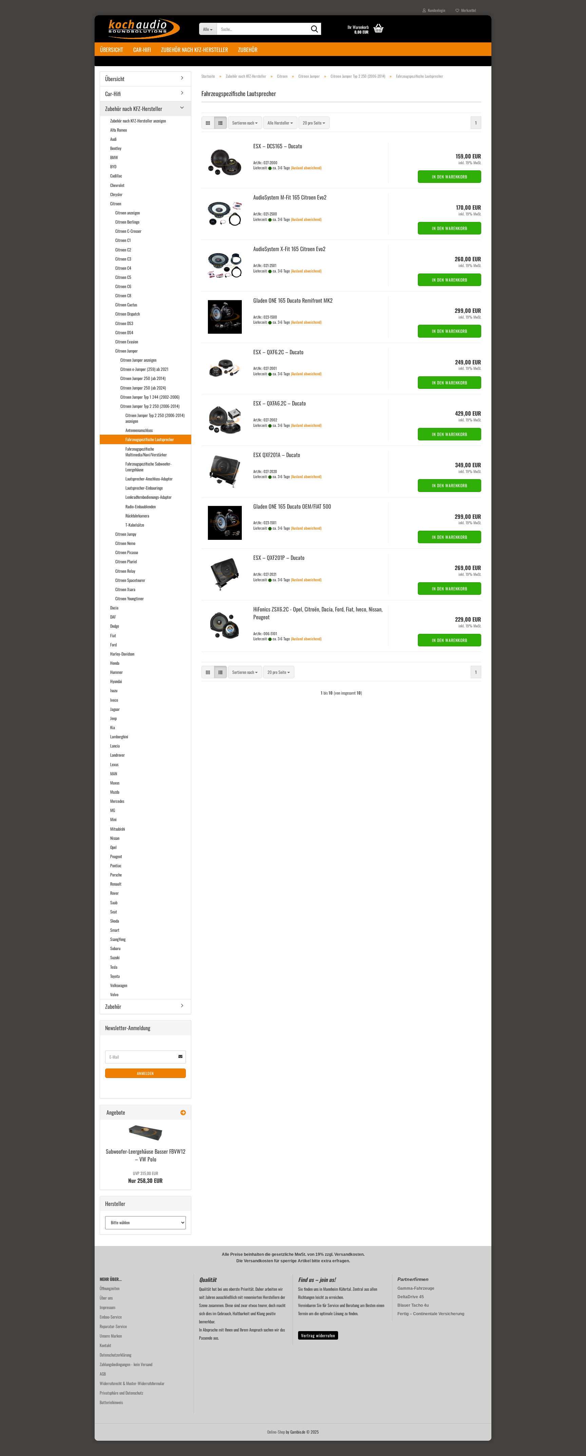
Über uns (106, 1298)
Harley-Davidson (122, 654)
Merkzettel (467, 10)
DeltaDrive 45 (410, 1296)
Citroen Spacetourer (130, 580)
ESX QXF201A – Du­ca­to (276, 455)
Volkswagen (118, 985)
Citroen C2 (123, 249)
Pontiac (115, 865)
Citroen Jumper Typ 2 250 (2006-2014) (149, 406)
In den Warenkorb (449, 176)
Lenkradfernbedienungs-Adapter (148, 497)
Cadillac (116, 175)
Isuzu (113, 690)
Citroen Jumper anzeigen (138, 360)
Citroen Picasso (126, 552)
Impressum (107, 1307)
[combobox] (245, 122)
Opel (113, 847)
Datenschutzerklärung (115, 1355)
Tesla (113, 967)
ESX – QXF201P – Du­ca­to (279, 557)
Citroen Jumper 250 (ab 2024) (143, 388)
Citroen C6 (123, 286)
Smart (114, 930)
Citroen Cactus (126, 304)
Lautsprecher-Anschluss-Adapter (149, 478)
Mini (113, 819)
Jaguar (115, 709)
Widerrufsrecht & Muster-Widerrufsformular (132, 1383)
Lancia (115, 746)
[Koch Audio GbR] (144, 28)
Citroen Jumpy (125, 534)
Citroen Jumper (126, 351)
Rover (114, 893)
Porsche (116, 874)
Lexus (114, 764)
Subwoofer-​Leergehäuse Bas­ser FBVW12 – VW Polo (145, 1155)
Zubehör (247, 49)
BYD (113, 166)
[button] (207, 122)
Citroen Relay (125, 571)
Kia (112, 727)
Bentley (115, 148)
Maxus (114, 783)
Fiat (113, 635)
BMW (114, 157)
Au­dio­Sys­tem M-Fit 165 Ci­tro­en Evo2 (290, 197)
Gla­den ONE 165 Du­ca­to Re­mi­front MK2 (293, 300)
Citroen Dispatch (127, 314)
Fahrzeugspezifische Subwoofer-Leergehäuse (148, 466)
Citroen (115, 203)
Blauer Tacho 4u (413, 1305)
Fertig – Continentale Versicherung (430, 1313)
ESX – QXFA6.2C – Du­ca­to (279, 403)
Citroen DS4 (124, 332)
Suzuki (115, 957)
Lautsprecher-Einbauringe (144, 488)
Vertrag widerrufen (318, 1335)
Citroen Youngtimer (129, 598)
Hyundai (116, 681)
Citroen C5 (123, 277)
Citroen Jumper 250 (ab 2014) (142, 378)
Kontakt (105, 1345)
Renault (115, 884)
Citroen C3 (123, 259)
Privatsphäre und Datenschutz (121, 1393)
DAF (113, 617)
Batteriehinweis (111, 1402)
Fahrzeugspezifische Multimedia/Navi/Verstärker (146, 451)
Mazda (114, 792)
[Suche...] (314, 29)
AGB (103, 1374)
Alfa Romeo (118, 130)
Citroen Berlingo (127, 222)
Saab (113, 902)
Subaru (115, 948)
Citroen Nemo (125, 543)
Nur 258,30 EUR (145, 1177)
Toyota (115, 976)
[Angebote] (183, 1112)
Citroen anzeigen (127, 212)
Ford (113, 644)
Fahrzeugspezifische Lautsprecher (149, 439)
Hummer (116, 672)
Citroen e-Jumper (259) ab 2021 (144, 369)
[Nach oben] (567, 1446)
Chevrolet (117, 185)
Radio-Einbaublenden (140, 506)
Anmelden (145, 1073)
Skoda (114, 921)
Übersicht (111, 49)
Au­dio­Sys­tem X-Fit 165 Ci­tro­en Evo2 (289, 249)
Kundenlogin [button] (435, 10)
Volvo (114, 994)
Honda (114, 663)
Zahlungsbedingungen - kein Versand (126, 1364)
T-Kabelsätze (134, 525)
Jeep (113, 718)
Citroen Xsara (125, 589)
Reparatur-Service (113, 1326)
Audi (113, 139)
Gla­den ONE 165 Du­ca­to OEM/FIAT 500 (292, 506)
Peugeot (116, 856)
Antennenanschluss (139, 430)
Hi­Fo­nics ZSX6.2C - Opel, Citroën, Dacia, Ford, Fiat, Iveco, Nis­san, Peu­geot (318, 613)
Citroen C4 (123, 268)
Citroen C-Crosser (128, 231)
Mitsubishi (117, 829)
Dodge (114, 626)
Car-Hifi (142, 49)
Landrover (117, 755)
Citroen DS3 (124, 323)
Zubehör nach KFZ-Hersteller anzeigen (138, 121)
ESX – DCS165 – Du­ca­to (277, 146)
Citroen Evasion (126, 341)
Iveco (114, 700)
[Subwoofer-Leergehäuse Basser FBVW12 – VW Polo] (145, 1133)
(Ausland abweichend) (306, 167)
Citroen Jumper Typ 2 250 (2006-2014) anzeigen (154, 418)
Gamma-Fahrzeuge (415, 1288)
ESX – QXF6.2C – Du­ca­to (278, 352)
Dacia (114, 607)
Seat (113, 911)
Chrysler (116, 194)
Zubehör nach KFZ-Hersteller (194, 49)
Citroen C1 (123, 240)
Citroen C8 (123, 295)
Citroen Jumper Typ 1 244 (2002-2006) (149, 397)
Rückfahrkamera (137, 515)
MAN (113, 773)
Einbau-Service (111, 1317)
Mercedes (117, 801)
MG (112, 810)
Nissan (114, 838)
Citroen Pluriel (126, 561)
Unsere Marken (111, 1336)
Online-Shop (276, 1432)
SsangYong (117, 939)
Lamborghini (119, 736)
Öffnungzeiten (109, 1288)
